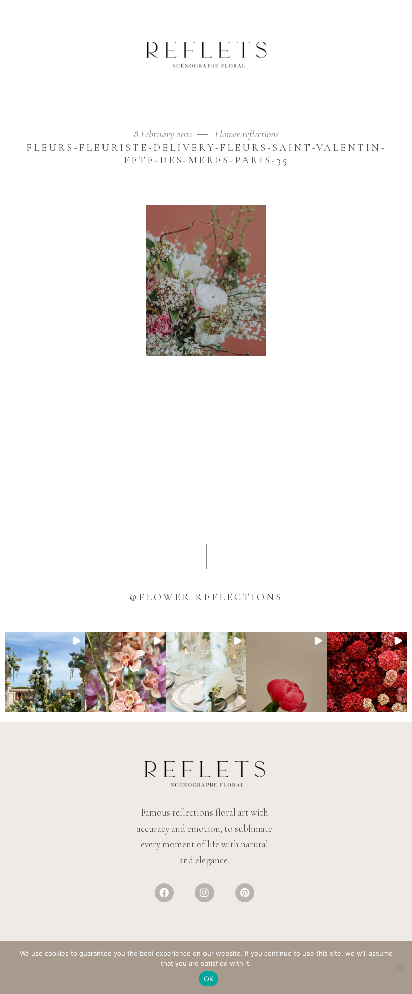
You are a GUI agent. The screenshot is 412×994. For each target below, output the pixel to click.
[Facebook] (164, 892)
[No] (399, 967)
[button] (45, 672)
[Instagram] (204, 892)
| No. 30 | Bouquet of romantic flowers (96, 121)
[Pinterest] (244, 892)
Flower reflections (247, 134)
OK (209, 979)
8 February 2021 (164, 134)
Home (22, 121)
